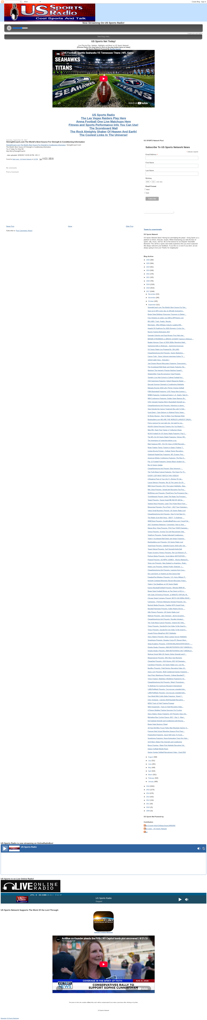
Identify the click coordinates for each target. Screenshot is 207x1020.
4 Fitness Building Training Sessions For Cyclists (165, 710)
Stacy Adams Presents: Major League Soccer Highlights (167, 637)
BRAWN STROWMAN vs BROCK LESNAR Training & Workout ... (171, 339)
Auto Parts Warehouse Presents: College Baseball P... (166, 675)
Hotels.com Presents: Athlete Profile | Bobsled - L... (166, 567)
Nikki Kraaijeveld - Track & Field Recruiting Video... (165, 707)
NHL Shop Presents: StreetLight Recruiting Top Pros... (167, 490)
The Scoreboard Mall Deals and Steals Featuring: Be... (167, 367)
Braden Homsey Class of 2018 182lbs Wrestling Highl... (167, 342)
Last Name (150, 170)
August (151, 757)
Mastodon (3, 1018)
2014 (148, 793)
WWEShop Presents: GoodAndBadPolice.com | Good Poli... (169, 521)
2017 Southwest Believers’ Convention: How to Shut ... (167, 525)
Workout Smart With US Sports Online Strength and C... (167, 654)
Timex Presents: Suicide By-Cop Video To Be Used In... (167, 626)
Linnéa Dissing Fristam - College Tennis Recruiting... (166, 451)
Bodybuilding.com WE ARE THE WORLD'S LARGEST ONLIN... (170, 419)
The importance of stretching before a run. (162, 440)
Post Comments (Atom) (24, 231)
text (147, 193)
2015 (148, 790)
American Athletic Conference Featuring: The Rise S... (166, 458)
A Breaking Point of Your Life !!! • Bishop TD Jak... (165, 479)
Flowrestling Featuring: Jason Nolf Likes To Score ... (166, 735)
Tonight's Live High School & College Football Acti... (166, 377)
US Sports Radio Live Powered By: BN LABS (163, 349)
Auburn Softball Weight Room (158, 749)
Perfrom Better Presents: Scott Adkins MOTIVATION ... (167, 556)
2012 (148, 800)
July (150, 760)
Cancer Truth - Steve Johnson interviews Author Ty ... (166, 356)
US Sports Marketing (13, 1018)
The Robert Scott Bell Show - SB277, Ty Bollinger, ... (166, 518)
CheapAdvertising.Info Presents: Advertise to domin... (166, 405)
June (150, 764)
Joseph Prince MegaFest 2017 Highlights (162, 633)
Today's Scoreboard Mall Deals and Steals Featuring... (166, 539)
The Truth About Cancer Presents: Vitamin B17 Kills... (166, 623)
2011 (148, 804)
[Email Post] (40, 159)
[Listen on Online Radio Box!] (203, 848)
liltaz (146, 832)
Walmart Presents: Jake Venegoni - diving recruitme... (166, 616)
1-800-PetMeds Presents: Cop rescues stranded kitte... (167, 689)
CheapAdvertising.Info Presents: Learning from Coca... (167, 570)
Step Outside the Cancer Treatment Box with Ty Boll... (167, 409)
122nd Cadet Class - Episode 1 (158, 360)
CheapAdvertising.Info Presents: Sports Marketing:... (166, 353)
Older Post (129, 226)
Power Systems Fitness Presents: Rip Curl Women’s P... (167, 553)
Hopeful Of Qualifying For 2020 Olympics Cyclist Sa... (166, 328)
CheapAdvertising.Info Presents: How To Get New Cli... (167, 514)
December (152, 294)
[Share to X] (48, 158)
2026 (148, 260)
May (150, 767)
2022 (148, 274)
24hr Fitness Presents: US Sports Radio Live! (163, 612)
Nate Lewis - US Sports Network (155, 829)
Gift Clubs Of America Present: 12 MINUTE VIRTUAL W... (168, 595)
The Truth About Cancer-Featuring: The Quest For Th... (167, 472)
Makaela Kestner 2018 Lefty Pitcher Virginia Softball (166, 388)
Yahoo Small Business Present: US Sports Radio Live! (167, 510)
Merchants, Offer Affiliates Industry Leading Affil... (165, 325)
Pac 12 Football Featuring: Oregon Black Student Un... (167, 462)
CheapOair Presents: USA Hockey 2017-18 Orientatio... (167, 661)
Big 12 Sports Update (155, 465)
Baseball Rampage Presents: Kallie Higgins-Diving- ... (166, 609)
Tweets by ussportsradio (153, 229)
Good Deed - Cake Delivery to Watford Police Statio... (166, 412)
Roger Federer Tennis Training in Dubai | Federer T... (166, 447)
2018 (148, 288)
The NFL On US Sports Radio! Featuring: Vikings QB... (167, 437)
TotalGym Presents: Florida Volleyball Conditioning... (166, 535)
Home (70, 226)
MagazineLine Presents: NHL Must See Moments (165, 658)
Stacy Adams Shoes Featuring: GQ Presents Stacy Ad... (167, 714)
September (152, 305)
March (150, 775)
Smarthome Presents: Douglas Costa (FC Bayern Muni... (167, 640)
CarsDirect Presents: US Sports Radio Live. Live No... (166, 665)
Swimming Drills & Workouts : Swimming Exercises (166, 346)
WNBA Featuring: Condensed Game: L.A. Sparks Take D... (168, 395)
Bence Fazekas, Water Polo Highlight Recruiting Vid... (166, 745)
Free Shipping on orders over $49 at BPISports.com (166, 318)
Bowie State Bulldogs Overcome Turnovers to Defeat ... (167, 314)
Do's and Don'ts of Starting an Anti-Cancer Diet (164, 574)
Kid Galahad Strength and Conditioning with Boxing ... (166, 721)
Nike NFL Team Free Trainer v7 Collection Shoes (165, 430)
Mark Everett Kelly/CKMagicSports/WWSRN (159, 826)
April (150, 771)
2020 (148, 281)
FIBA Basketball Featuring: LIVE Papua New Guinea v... (167, 391)
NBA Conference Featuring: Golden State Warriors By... (167, 398)
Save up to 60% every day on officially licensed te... (166, 311)
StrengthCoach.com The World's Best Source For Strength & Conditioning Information (45, 142)
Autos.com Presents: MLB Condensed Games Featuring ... (168, 672)
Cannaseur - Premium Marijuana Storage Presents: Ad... (167, 602)
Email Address (152, 154)
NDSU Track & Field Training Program (161, 703)
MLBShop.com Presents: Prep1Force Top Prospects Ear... (168, 493)
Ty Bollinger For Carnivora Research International (165, 686)
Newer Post (10, 226)
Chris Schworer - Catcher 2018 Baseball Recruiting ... (166, 700)
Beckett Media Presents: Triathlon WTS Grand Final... (166, 605)
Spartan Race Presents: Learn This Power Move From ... (167, 504)
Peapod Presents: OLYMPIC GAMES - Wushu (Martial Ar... (168, 560)
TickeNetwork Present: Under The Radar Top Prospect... (167, 496)
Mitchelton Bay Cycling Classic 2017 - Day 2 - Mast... (166, 717)
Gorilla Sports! (115, 49)
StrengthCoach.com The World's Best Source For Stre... (167, 307)
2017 (148, 291)
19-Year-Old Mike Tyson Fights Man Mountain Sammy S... (168, 728)
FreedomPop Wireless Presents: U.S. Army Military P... (167, 577)
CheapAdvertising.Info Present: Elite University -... (165, 468)
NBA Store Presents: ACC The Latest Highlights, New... (167, 486)
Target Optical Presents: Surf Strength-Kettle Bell (165, 549)
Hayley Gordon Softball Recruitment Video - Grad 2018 (167, 752)
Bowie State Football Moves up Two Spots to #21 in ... (167, 591)
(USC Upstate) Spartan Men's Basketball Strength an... (167, 402)
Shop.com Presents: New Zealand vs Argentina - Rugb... (167, 563)
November (152, 298)
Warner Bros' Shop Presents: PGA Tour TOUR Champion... (168, 528)
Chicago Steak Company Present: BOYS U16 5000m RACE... (169, 598)
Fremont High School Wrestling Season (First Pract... (166, 731)
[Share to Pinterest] (52, 158)
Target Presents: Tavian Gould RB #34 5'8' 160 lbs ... (166, 500)
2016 (148, 786)
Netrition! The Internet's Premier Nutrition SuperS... (165, 370)
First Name (150, 163)
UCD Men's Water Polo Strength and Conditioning (165, 742)
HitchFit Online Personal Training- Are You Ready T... (166, 426)
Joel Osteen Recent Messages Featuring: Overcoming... (167, 363)
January (151, 781)
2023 (148, 270)
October (151, 301)
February (151, 778)
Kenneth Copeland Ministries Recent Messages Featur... (167, 581)
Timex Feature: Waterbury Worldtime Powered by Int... (167, 679)
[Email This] (43, 158)
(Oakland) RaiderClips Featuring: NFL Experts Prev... (166, 454)
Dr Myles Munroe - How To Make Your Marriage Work (166, 416)
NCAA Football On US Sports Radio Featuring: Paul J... (167, 433)
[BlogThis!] (46, 158)
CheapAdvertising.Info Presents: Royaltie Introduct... (166, 619)
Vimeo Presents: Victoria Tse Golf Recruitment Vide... (166, 532)
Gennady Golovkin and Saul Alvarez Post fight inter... (166, 335)
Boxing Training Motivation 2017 (159, 332)
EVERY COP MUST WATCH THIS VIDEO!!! (163, 476)
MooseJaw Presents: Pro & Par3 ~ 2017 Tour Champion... (168, 507)
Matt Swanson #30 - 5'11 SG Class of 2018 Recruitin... (167, 444)
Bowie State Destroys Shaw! (158, 724)
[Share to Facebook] (50, 158)
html (148, 189)
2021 (148, 277)
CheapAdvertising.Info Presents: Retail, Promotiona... (166, 682)
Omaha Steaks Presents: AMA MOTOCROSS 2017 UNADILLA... (170, 647)
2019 (148, 284)
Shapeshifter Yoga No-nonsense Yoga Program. (164, 374)
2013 (148, 797)
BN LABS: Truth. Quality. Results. (159, 321)
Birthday (149, 178)
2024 (148, 267)
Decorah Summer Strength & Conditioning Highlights (166, 384)
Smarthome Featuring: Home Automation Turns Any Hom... (168, 738)
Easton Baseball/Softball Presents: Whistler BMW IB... (167, 588)
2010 (148, 807)
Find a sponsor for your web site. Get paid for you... (166, 423)
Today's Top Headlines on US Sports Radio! (163, 584)
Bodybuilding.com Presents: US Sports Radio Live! (165, 542)
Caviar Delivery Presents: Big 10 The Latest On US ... (166, 482)
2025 (148, 263)
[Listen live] (5, 848)
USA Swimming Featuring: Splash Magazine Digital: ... (167, 381)
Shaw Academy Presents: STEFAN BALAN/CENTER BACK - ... (170, 644)
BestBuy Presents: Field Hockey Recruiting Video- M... (167, 668)
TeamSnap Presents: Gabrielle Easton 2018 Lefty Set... (167, 546)
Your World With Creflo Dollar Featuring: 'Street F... (165, 696)
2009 (148, 811)
